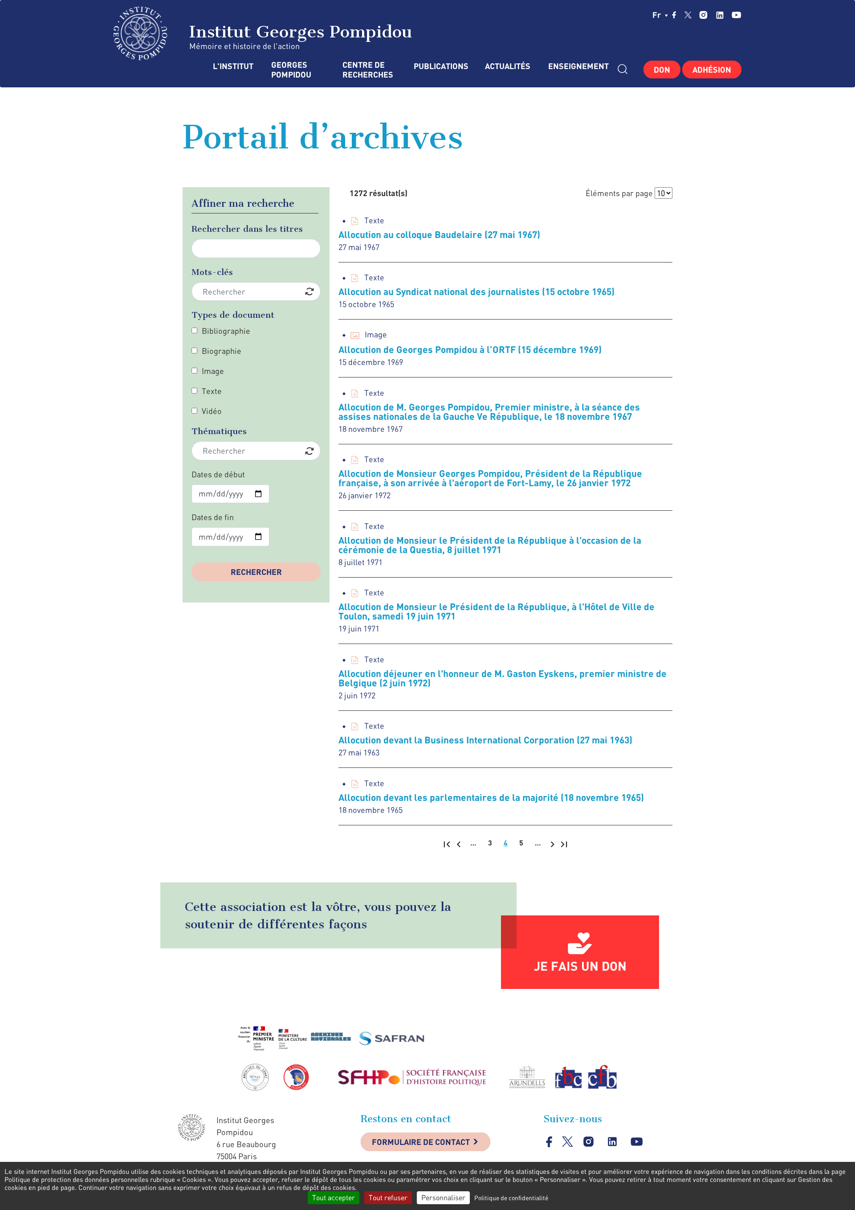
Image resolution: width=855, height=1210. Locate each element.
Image (213, 371)
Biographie (221, 351)
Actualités (507, 66)
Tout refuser (388, 1197)
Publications (440, 66)
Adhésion (711, 69)
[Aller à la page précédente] (458, 843)
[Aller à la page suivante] (552, 843)
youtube (736, 15)
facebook (674, 15)
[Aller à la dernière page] (564, 843)
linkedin (720, 15)
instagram (703, 15)
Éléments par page (619, 193)
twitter (688, 15)
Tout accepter (333, 1197)
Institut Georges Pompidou (297, 31)
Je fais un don (580, 965)
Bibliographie (226, 331)
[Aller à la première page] (447, 843)
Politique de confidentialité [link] (511, 1198)
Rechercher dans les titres (247, 229)
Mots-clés (212, 272)
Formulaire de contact (421, 1142)
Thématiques (219, 431)
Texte (212, 391)
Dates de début (218, 474)
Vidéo (212, 411)
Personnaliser (443, 1197)
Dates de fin (212, 517)
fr (657, 15)
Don (662, 69)
